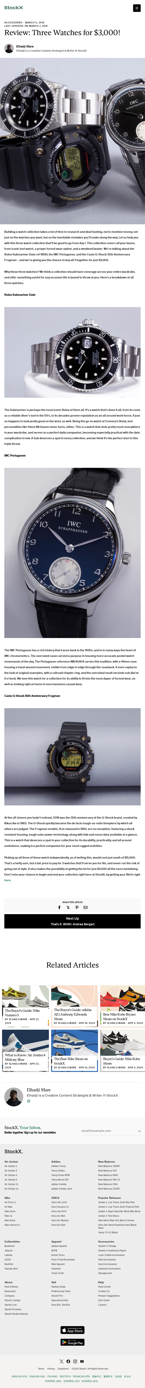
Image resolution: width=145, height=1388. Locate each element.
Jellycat (8, 1250)
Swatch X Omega (107, 1246)
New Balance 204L (108, 1184)
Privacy (51, 1368)
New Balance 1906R (109, 1166)
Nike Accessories (107, 1259)
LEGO (8, 1259)
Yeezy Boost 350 (60, 1179)
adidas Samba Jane (61, 1188)
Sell (53, 1282)
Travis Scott (57, 1273)
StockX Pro (57, 1296)
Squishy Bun (11, 1268)
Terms (41, 1368)
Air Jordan (11, 1161)
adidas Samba (58, 1184)
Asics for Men (58, 1216)
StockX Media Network (16, 1314)
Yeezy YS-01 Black (108, 1232)
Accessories (13, 22)
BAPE (54, 1250)
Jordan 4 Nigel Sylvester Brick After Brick (119, 1211)
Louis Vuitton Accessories (111, 1255)
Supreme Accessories (109, 1268)
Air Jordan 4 (11, 1175)
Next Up (72, 921)
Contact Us (104, 1291)
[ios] (72, 1330)
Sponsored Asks (59, 1300)
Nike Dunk (10, 1211)
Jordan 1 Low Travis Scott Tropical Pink (118, 1207)
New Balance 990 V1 (109, 1179)
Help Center (104, 1286)
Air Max (8, 1207)
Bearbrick (10, 1246)
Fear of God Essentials (63, 1259)
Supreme (56, 1268)
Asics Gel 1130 (59, 1202)
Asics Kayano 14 (60, 1207)
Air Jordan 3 (11, 1170)
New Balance (106, 1161)
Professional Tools (60, 1291)
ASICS (55, 1197)
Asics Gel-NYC (59, 1211)
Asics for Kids (58, 1225)
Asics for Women (60, 1220)
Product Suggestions (109, 1296)
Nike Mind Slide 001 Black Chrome (116, 1220)
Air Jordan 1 (11, 1166)
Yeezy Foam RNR (60, 1175)
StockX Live (11, 1305)
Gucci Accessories (107, 1264)
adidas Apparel (59, 1246)
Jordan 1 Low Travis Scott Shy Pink (116, 1202)
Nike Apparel (58, 1264)
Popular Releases (109, 1197)
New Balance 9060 (108, 1175)
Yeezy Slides (58, 1170)
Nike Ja (8, 1216)
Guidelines (63, 1368)
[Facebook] (68, 1361)
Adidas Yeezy (58, 1166)
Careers (102, 1305)
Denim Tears (58, 1255)
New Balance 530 (107, 1170)
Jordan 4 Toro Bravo (108, 1216)
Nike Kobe (10, 1220)
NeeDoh (9, 1264)
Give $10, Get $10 (60, 1305)
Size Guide (104, 1300)
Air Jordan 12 (12, 1188)
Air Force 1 (10, 1202)
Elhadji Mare (25, 46)
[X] (61, 1361)
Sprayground (105, 1273)
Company (10, 1296)
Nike (7, 1197)
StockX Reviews (13, 1309)
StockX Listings (12, 1300)
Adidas (55, 1161)
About (8, 1282)
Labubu (8, 1255)
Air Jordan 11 (11, 1184)
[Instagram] (75, 1361)
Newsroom (10, 1291)
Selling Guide (58, 1286)
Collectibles (12, 1241)
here (7, 880)
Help (101, 1282)
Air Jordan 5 (11, 1179)
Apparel (56, 1241)
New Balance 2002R (109, 1188)
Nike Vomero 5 (12, 1225)
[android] (72, 1342)
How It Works (11, 1286)
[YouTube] (82, 1361)
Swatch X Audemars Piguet (112, 1250)
